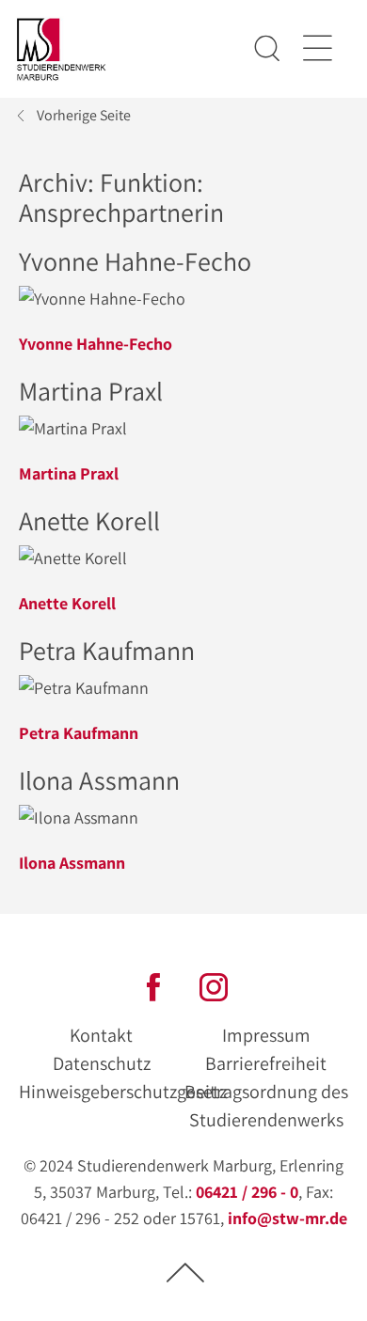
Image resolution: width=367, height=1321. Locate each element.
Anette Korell (67, 603)
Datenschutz (102, 1063)
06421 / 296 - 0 (247, 1192)
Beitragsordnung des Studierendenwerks (266, 1105)
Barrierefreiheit (266, 1063)
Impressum (266, 1035)
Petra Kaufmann (78, 733)
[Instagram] (213, 985)
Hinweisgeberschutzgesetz (123, 1091)
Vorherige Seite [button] (84, 115)
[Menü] (316, 49)
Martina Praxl (69, 473)
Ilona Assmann (72, 862)
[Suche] (267, 49)
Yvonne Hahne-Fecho (95, 343)
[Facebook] (153, 985)
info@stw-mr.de (287, 1218)
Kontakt (101, 1035)
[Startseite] (61, 49)
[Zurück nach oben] (185, 1271)
